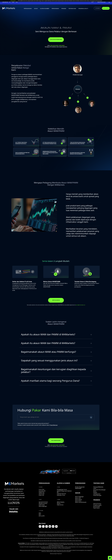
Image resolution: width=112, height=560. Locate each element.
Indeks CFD (41, 492)
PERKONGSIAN (55, 8)
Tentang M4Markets (98, 487)
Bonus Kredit (96, 506)
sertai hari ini (56, 300)
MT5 (40, 514)
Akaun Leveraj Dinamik (80, 502)
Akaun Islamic (78, 499)
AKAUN (36, 8)
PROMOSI (63, 8)
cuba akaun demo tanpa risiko (57, 45)
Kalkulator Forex (61, 495)
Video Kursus (60, 505)
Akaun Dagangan (79, 496)
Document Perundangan (99, 489)
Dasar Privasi (57, 553)
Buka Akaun (105, 8)
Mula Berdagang (56, 440)
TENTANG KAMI (72, 8)
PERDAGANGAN (28, 8)
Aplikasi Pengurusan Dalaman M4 (64, 491)
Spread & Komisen (43, 502)
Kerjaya (95, 492)
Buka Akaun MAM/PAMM (56, 39)
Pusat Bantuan (54, 425)
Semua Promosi (97, 503)
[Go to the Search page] (109, 2)
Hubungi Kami (96, 494)
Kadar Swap (42, 505)
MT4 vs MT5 (42, 516)
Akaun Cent (78, 498)
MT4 (40, 513)
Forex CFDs (41, 489)
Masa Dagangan (43, 506)
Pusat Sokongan (97, 495)
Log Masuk (97, 8)
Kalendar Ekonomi (61, 493)
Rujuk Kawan (96, 508)
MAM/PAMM (78, 488)
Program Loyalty (83, 8)
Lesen (94, 488)
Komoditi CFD (42, 491)
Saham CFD (41, 493)
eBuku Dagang (60, 502)
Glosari (58, 503)
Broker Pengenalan (80, 487)
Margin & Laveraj (43, 503)
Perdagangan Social (62, 489)
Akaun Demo (78, 501)
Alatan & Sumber (44, 8)
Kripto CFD (41, 495)
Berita (94, 491)
